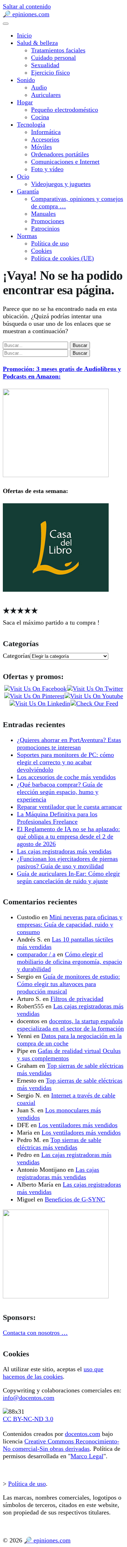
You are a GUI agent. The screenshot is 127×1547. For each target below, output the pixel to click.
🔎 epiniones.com (26, 14)
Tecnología (31, 124)
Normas (27, 235)
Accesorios (45, 139)
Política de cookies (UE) (62, 258)
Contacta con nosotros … (35, 1332)
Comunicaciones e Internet (65, 161)
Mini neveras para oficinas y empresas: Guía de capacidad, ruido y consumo (69, 924)
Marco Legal (87, 1456)
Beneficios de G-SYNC (75, 1199)
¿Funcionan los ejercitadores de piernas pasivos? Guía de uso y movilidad (67, 862)
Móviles (41, 146)
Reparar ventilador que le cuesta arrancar (69, 806)
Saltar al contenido (27, 6)
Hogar (25, 102)
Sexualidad (45, 65)
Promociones (47, 221)
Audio (39, 87)
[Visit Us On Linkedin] (39, 703)
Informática (46, 131)
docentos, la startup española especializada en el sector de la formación (70, 1025)
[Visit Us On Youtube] (93, 696)
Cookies (41, 250)
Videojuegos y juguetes (61, 183)
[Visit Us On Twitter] (95, 688)
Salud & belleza (37, 42)
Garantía (28, 191)
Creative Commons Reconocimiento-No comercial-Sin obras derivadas (61, 1445)
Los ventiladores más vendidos (77, 1125)
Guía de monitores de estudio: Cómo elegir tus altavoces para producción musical (68, 984)
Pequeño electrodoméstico (64, 109)
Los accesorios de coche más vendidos (66, 777)
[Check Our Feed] (94, 703)
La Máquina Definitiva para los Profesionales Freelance (57, 818)
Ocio (23, 176)
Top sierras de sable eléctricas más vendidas (59, 1143)
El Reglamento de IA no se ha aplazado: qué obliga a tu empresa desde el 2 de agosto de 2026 (68, 836)
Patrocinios (45, 228)
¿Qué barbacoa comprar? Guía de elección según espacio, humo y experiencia (60, 792)
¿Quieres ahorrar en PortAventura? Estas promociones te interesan (69, 743)
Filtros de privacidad (76, 998)
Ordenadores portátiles (60, 154)
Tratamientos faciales (58, 50)
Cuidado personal (53, 57)
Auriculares (46, 94)
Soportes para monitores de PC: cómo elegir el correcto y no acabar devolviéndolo (65, 762)
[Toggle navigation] (5, 24)
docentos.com (82, 1433)
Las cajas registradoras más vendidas (64, 851)
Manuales (43, 213)
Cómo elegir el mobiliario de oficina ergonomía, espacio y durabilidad (69, 962)
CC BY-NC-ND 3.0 (28, 1419)
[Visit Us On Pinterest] (34, 696)
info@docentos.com (28, 1397)
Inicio (24, 35)
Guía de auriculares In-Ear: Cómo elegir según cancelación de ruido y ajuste (68, 877)
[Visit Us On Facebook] (35, 688)
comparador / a (36, 954)
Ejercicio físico (50, 72)
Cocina (40, 117)
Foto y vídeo (47, 169)
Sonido (26, 79)
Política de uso (50, 243)
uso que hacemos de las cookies (53, 1373)
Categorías (16, 655)
